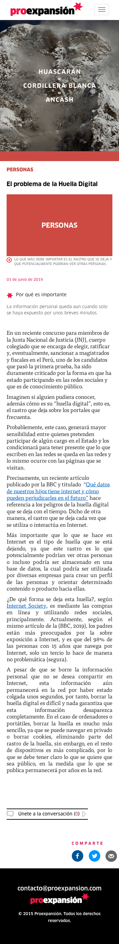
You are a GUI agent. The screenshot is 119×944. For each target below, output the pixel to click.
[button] (111, 856)
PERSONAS (20, 170)
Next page (59, 719)
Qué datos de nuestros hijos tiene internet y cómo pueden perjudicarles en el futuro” (58, 490)
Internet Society (26, 605)
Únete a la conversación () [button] (49, 814)
